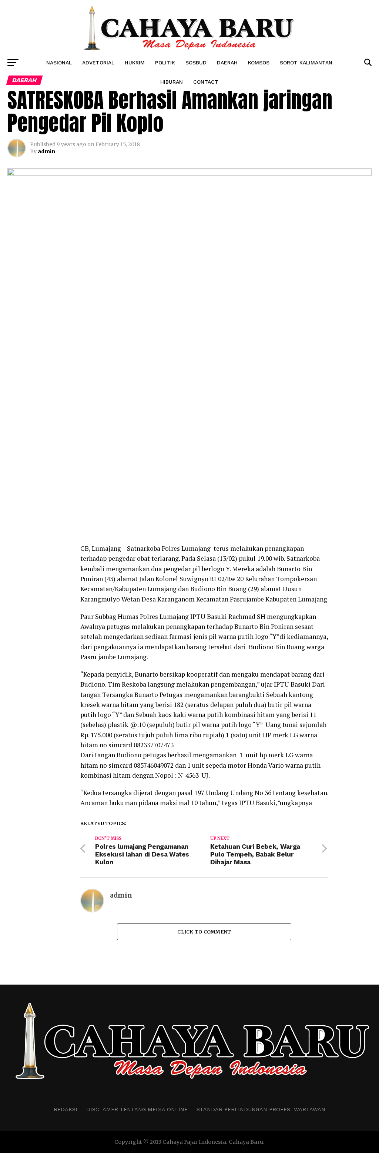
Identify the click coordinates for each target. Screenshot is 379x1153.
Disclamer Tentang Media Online (137, 1109)
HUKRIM (135, 63)
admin (46, 151)
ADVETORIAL (98, 63)
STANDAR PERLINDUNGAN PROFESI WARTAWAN (261, 1109)
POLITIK (165, 63)
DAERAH (227, 63)
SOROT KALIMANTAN (306, 63)
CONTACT (205, 82)
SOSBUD (196, 63)
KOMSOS (258, 63)
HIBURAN (171, 82)
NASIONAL (59, 63)
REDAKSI (65, 1109)
